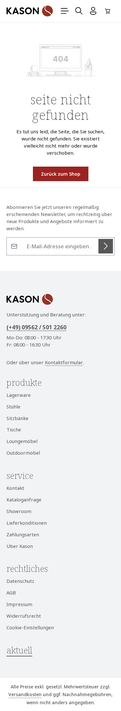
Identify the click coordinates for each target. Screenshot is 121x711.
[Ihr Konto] (93, 11)
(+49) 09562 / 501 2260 (36, 327)
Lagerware (18, 395)
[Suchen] (79, 11)
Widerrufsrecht (23, 616)
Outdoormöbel (23, 452)
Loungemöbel (21, 441)
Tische (13, 429)
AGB (11, 592)
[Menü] (64, 11)
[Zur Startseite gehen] (29, 10)
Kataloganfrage (23, 499)
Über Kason (19, 546)
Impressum (19, 604)
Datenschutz (20, 581)
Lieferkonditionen (26, 523)
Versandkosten (25, 694)
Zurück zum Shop (60, 174)
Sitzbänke (17, 418)
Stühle (13, 406)
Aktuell (19, 650)
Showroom (18, 511)
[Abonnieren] (105, 246)
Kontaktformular (64, 362)
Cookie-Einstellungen (30, 627)
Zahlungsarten (22, 534)
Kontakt (15, 488)
